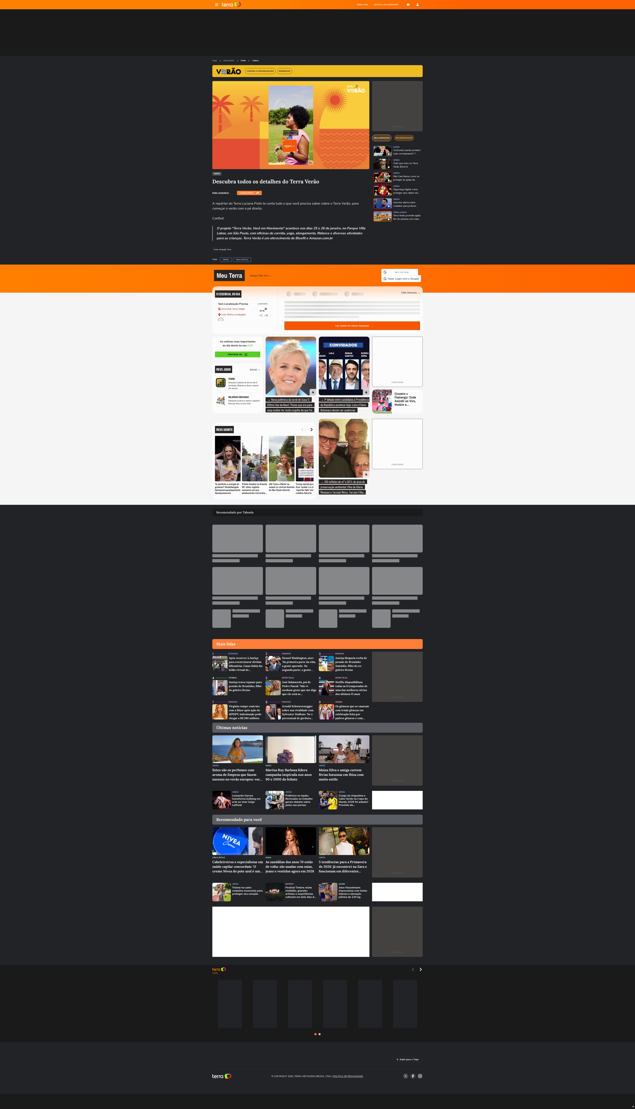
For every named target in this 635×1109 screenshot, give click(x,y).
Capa (214, 60)
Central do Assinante (386, 4)
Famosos (286, 651)
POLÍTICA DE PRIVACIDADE (348, 1074)
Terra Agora (400, 212)
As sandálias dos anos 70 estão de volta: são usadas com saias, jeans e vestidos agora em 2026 (290, 864)
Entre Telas (288, 676)
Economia (233, 651)
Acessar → (255, 367)
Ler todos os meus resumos (352, 324)
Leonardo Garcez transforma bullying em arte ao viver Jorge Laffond (246, 798)
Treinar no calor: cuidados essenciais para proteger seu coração (247, 889)
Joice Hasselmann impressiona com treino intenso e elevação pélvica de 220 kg (353, 890)
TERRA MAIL (362, 4)
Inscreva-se (235, 352)
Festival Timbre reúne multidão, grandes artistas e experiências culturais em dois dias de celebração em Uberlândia (300, 890)
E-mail (408, 4)
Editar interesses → (410, 290)
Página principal (231, 4)
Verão (243, 60)
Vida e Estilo (229, 60)
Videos (255, 60)
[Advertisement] (397, 798)
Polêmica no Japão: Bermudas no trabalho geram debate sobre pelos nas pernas (299, 798)
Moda (268, 763)
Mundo (338, 700)
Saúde (396, 147)
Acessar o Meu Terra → (261, 274)
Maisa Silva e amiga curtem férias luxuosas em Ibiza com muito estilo (341, 772)
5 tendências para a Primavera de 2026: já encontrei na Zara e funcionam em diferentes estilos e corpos (343, 865)
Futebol (233, 676)
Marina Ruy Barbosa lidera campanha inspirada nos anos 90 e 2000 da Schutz (289, 772)
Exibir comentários (220, 192)
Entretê (289, 882)
